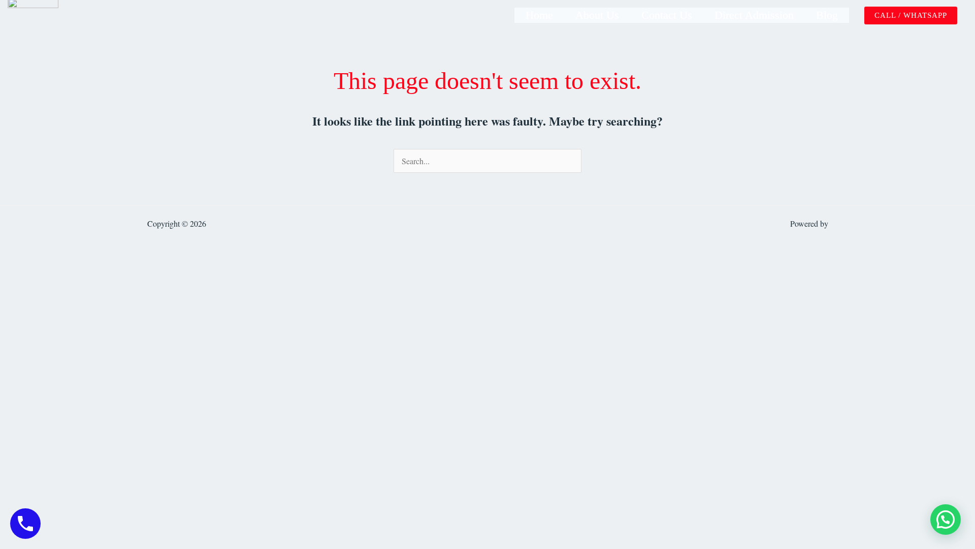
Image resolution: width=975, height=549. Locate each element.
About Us (597, 15)
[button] (910, 15)
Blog (827, 15)
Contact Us (666, 15)
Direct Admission (754, 15)
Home (539, 15)
